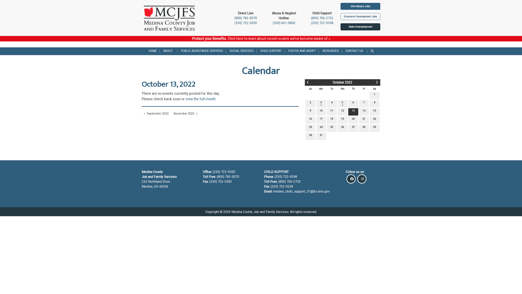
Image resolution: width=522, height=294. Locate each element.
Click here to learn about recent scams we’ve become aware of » (279, 39)
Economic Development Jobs (360, 16)
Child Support (271, 51)
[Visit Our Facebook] (351, 179)
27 (353, 127)
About (168, 51)
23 (310, 127)
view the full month (201, 99)
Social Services (242, 51)
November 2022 (184, 113)
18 (331, 118)
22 (374, 118)
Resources (331, 51)
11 (331, 110)
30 (310, 135)
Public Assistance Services (202, 51)
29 (374, 127)
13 (353, 110)
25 (331, 127)
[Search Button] (372, 51)
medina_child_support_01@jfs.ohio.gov (301, 191)
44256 (163, 186)
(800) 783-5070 (245, 18)
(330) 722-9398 (322, 23)
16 (310, 118)
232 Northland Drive (156, 182)
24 (321, 127)
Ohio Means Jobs (360, 6)
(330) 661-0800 (284, 23)
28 (364, 127)
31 (321, 135)
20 (353, 118)
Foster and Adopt (302, 51)
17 (321, 118)
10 (321, 110)
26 (342, 127)
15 (374, 110)
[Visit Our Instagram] (362, 179)
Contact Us (354, 51)
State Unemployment (360, 26)
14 (364, 110)
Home (153, 51)
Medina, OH (150, 186)
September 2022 (158, 113)
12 (342, 110)
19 (342, 118)
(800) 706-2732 (322, 18)
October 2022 (342, 82)
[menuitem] (152, 51)
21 (364, 118)
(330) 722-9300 (245, 23)
